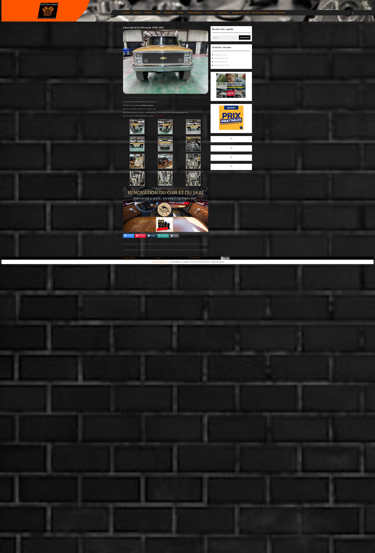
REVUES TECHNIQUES (261, 12)
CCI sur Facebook (194, 258)
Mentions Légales (129, 258)
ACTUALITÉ (210, 12)
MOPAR (180, 12)
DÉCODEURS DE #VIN (240, 12)
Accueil (126, 12)
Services (137, 12)
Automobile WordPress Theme (160, 262)
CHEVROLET (169, 12)
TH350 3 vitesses (147, 105)
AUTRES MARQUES (194, 12)
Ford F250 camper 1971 (221, 65)
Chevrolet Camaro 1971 (221, 58)
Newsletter (279, 12)
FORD (158, 12)
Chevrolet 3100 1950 (220, 62)
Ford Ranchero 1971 (220, 55)
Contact (149, 12)
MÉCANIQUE (223, 12)
